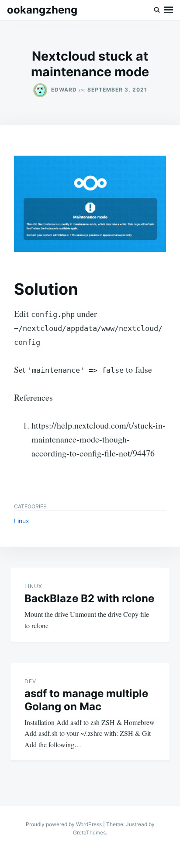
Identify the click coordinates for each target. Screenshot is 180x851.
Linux (21, 520)
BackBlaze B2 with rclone (89, 598)
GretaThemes (89, 832)
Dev (30, 681)
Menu (168, 10)
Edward (64, 89)
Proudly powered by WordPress (64, 824)
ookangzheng (42, 9)
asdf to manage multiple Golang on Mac (86, 700)
